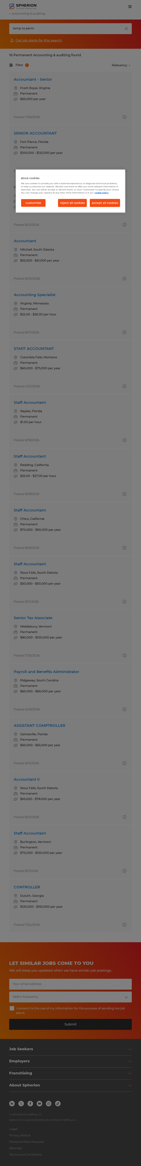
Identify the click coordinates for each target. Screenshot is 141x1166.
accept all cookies (105, 203)
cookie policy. (102, 192)
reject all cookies (72, 203)
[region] (70, 191)
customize (33, 203)
